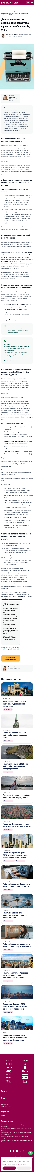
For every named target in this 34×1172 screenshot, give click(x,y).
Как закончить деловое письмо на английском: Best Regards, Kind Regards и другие (10, 631)
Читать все (4, 1144)
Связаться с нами (6, 1106)
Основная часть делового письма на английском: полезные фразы (10, 624)
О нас (2, 1102)
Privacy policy (22, 1164)
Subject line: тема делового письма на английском (10, 609)
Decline (24, 1168)
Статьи (9, 11)
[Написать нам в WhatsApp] (30, 1153)
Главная (3, 11)
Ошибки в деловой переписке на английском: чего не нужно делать (10, 637)
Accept (9, 1168)
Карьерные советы (18, 11)
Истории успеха (5, 1104)
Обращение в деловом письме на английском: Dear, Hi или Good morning (10, 614)
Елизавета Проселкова (12, 34)
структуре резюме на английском (16, 596)
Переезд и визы (8, 709)
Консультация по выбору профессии (10, 658)
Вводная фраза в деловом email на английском (10, 619)
